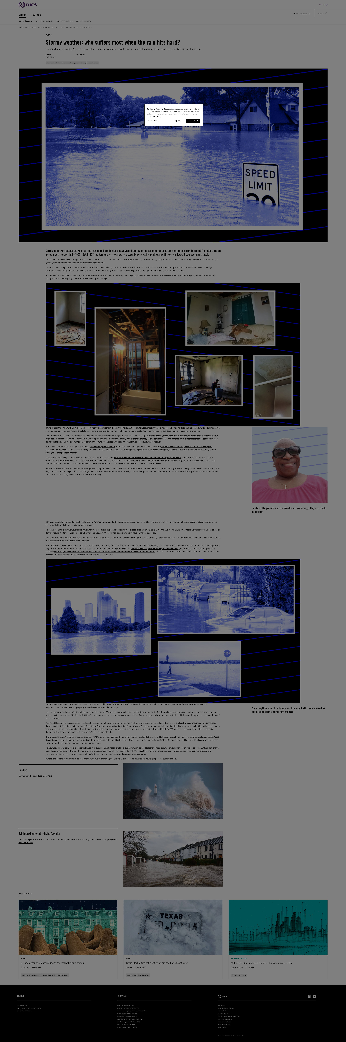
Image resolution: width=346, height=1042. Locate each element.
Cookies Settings (152, 121)
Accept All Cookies (193, 121)
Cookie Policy (155, 116)
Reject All (178, 121)
